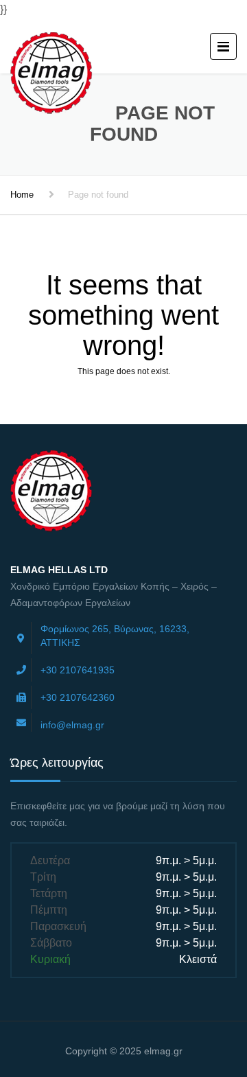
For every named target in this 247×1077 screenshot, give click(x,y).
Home (22, 194)
